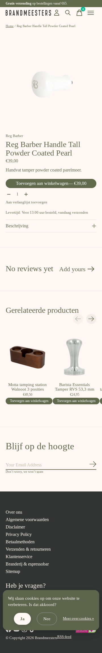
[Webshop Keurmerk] (85, 631)
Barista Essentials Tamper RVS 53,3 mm (74, 386)
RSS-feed (64, 636)
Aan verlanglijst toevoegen (26, 202)
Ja (22, 619)
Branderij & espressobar (27, 564)
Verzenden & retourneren (28, 549)
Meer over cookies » (78, 619)
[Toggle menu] (90, 13)
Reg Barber (14, 136)
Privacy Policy (19, 534)
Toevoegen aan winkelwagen (51, 183)
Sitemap (13, 571)
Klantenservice (19, 556)
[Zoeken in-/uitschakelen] (68, 13)
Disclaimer (15, 527)
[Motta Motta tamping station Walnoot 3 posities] (27, 357)
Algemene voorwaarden (27, 519)
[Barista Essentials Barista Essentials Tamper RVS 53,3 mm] (74, 357)
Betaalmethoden (20, 541)
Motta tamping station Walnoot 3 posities (27, 386)
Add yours (72, 269)
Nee (46, 619)
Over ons (14, 512)
